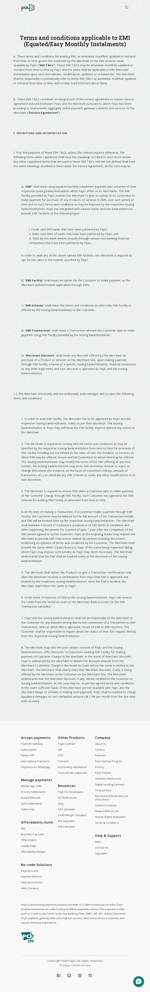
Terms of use (81, 965)
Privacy (65, 965)
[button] (138, 981)
